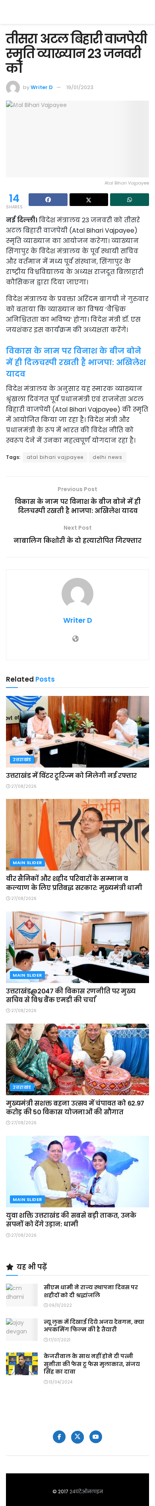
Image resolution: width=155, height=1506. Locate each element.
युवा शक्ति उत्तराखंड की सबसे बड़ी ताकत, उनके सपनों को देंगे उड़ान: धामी (71, 1220)
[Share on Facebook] (48, 199)
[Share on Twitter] (89, 199)
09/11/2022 (60, 1305)
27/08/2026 (23, 786)
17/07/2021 (59, 1340)
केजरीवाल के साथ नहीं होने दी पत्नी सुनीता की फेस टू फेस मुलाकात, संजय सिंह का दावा (92, 1364)
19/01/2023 (79, 87)
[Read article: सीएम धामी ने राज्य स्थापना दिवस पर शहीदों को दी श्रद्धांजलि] (22, 1295)
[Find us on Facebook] (59, 1436)
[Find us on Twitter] (77, 1437)
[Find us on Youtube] (95, 1436)
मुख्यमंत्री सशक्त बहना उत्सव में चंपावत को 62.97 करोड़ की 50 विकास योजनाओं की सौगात (75, 1108)
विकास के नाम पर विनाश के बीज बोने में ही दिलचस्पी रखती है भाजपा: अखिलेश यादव (76, 362)
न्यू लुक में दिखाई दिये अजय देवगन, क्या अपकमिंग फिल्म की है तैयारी (94, 1326)
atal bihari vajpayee (55, 457)
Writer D (42, 87)
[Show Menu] (145, 12)
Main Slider (27, 862)
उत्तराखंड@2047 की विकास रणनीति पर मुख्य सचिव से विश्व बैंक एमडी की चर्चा (70, 996)
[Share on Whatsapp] (129, 199)
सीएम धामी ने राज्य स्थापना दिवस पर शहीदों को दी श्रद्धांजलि (91, 1291)
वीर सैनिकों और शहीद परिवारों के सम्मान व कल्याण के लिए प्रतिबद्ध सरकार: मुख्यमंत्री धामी (74, 883)
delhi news (107, 457)
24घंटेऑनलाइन (86, 1491)
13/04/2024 (60, 1382)
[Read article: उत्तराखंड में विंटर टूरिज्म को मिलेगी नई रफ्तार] (77, 732)
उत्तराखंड (22, 759)
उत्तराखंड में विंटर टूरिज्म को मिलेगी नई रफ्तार (71, 775)
